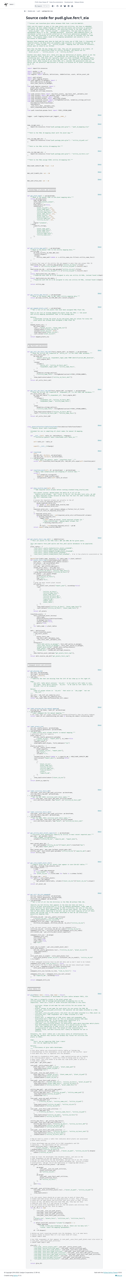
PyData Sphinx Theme (110, 1272)
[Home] (25, 11)
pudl (38, 11)
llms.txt (119, 1275)
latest (11, 4)
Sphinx (15, 1275)
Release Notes (79, 2)
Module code (31, 11)
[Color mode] (53, 6)
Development (68, 2)
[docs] (99, 115)
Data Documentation (56, 2)
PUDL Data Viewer (41, 2)
